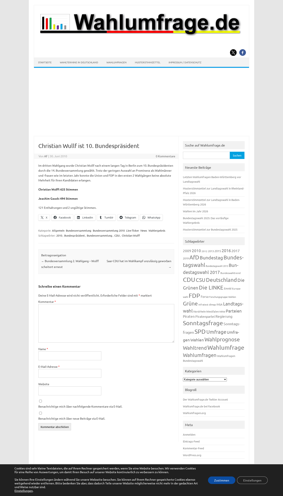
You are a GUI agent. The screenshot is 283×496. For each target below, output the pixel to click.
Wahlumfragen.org (194, 413)
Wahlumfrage (225, 347)
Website (43, 384)
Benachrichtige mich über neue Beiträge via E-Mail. (71, 418)
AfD (194, 257)
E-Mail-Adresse (49, 366)
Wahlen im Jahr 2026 (195, 211)
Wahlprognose (222, 339)
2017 (235, 250)
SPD (200, 331)
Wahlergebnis (157, 230)
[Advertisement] (141, 102)
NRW (222, 311)
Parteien (234, 310)
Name (43, 349)
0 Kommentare (165, 156)
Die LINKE (211, 287)
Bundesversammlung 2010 (109, 230)
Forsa (205, 296)
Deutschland (221, 280)
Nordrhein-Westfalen (206, 311)
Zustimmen (221, 480)
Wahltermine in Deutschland (79, 62)
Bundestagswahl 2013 (217, 266)
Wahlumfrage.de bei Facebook (201, 406)
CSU (200, 280)
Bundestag (211, 257)
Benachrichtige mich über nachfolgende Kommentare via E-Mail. (80, 406)
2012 (204, 251)
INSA (219, 304)
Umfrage (216, 332)
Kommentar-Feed (193, 448)
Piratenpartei (205, 316)
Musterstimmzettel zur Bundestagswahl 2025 (210, 229)
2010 (59, 235)
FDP (194, 295)
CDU (117, 235)
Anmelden (189, 434)
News (143, 230)
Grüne (190, 303)
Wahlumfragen (116, 62)
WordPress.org (192, 455)
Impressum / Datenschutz (185, 62)
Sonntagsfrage (203, 322)
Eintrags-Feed (191, 441)
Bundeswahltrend (230, 273)
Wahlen (197, 339)
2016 (226, 250)
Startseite (45, 62)
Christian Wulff (131, 235)
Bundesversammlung (78, 230)
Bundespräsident (74, 235)
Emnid (227, 288)
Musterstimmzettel (147, 62)
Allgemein (58, 230)
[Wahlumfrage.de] (141, 34)
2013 (211, 251)
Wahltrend (195, 348)
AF (46, 156)
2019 (186, 258)
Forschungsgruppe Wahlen (222, 296)
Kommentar (47, 301)
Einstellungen (24, 490)
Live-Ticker (132, 230)
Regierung (223, 316)
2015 (217, 251)
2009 (187, 250)
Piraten (189, 316)
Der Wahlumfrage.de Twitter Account (205, 399)
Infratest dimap (207, 304)
